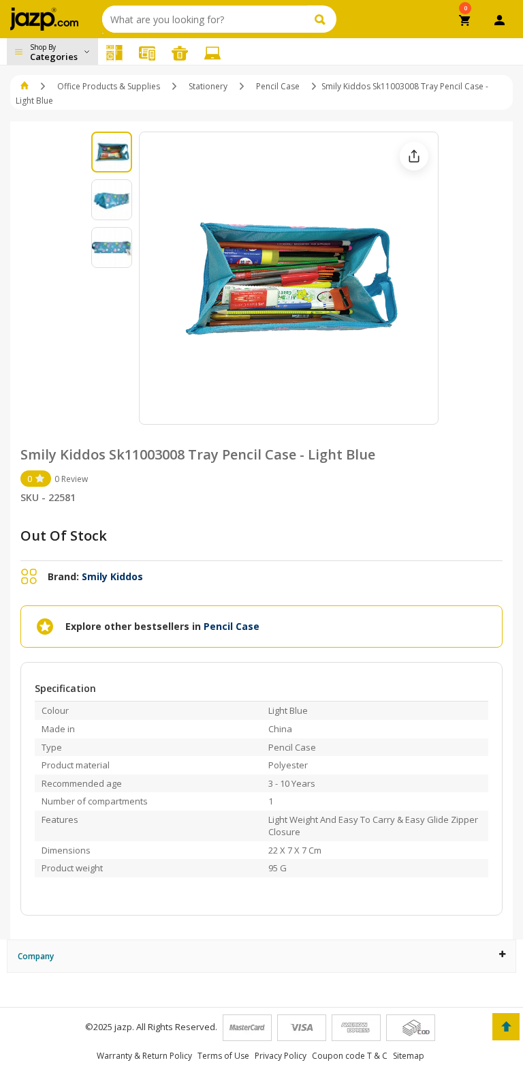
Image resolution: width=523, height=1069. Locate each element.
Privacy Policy (280, 1056)
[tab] (261, 956)
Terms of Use (223, 1056)
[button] (25, 86)
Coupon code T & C (349, 1056)
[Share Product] (414, 156)
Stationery (208, 86)
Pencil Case (278, 86)
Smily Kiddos (112, 576)
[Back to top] (506, 1026)
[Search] (321, 19)
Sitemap (408, 1056)
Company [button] (36, 956)
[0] (465, 22)
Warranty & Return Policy (144, 1056)
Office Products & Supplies (108, 86)
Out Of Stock (63, 535)
